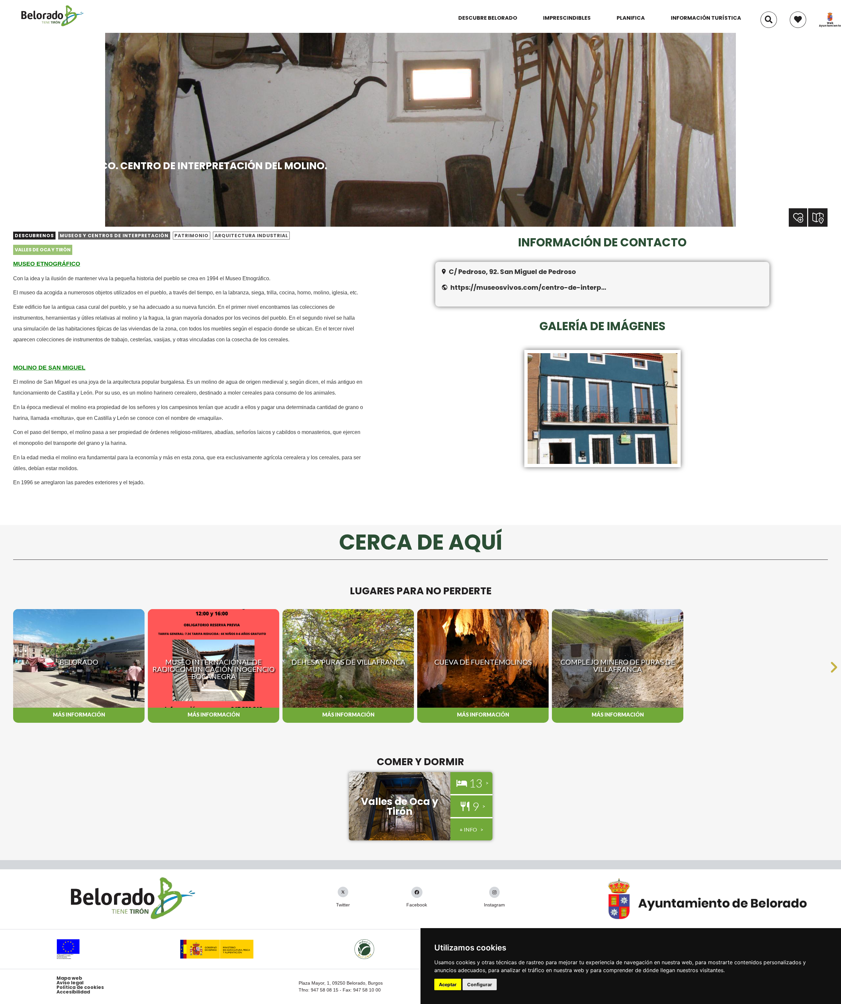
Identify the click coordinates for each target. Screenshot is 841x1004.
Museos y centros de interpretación (114, 235)
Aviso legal (70, 982)
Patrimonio (191, 235)
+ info (468, 829)
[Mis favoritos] (798, 16)
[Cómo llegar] (818, 217)
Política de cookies (80, 987)
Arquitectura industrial (251, 235)
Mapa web (69, 978)
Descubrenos (34, 235)
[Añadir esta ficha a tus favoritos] (807, 218)
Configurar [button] (479, 984)
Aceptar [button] (448, 984)
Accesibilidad (73, 992)
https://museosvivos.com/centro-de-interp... (528, 287)
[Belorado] (52, 26)
